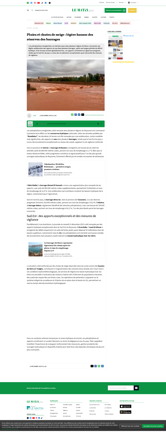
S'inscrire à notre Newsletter (114, 10)
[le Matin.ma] (83, 10)
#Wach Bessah (58, 23)
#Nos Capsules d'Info (85, 23)
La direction (92, 408)
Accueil (29, 28)
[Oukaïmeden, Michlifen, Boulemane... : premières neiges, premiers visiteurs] (35, 169)
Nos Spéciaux (67, 416)
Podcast (78, 416)
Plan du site (92, 414)
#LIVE (66, 23)
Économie (78, 17)
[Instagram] (35, 3)
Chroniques (53, 416)
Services (121, 2)
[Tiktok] (42, 3)
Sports (112, 17)
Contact (107, 411)
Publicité (101, 2)
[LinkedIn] (45, 3)
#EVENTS (73, 23)
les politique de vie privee (10, 429)
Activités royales (57, 17)
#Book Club (97, 23)
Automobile (79, 413)
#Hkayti (48, 23)
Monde (86, 17)
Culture (103, 17)
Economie (53, 407)
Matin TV (52, 404)
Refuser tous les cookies (130, 426)
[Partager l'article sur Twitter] (82, 114)
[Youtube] (38, 3)
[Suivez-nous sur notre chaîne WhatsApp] (28, 3)
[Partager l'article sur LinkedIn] (79, 114)
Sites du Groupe (110, 2)
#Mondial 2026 (39, 23)
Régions (65, 410)
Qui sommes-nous (94, 404)
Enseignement (54, 413)
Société (94, 17)
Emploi (78, 410)
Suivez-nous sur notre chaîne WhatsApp (94, 115)
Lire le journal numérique (123, 61)
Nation (69, 17)
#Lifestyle (106, 23)
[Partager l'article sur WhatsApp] (72, 114)
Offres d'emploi (109, 414)
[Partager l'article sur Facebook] (75, 114)
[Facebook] (31, 3)
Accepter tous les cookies (153, 426)
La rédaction (108, 408)
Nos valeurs (108, 404)
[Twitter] (49, 3)
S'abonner (132, 10)
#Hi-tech (114, 23)
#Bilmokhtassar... (125, 23)
